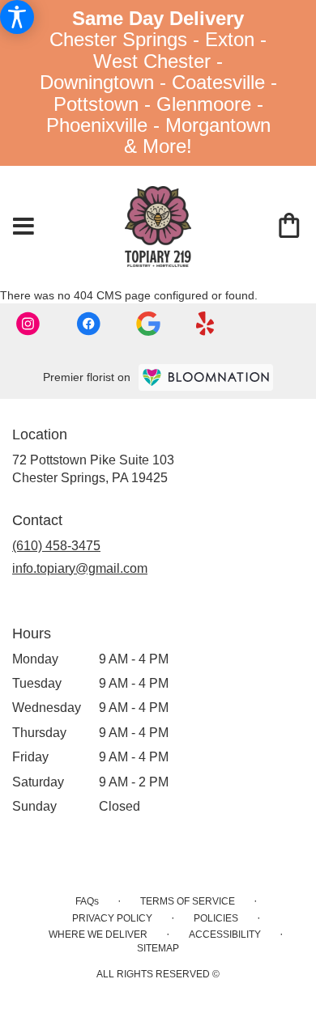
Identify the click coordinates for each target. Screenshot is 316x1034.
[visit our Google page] (150, 322)
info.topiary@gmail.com (79, 568)
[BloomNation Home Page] (206, 377)
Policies (216, 918)
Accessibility (225, 934)
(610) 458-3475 (56, 546)
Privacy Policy (112, 918)
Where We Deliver (98, 934)
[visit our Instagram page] (30, 322)
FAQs (87, 901)
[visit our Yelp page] (205, 322)
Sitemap (158, 948)
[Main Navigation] (23, 227)
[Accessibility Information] (17, 17)
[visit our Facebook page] (90, 322)
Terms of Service (187, 901)
